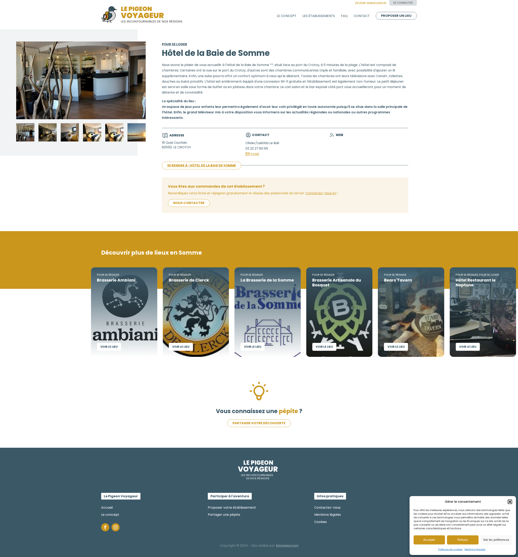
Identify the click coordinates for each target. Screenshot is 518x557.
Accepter (429, 539)
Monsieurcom (287, 545)
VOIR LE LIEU (82, 347)
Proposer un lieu (396, 15)
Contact (362, 16)
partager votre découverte (259, 423)
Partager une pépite (224, 514)
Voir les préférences (496, 539)
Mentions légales (475, 549)
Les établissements (319, 16)
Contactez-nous (327, 507)
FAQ (344, 16)
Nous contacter (189, 203)
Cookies (320, 522)
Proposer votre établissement (232, 507)
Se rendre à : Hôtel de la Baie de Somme (201, 165)
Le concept (286, 16)
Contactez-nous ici (321, 193)
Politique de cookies (450, 549)
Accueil (107, 507)
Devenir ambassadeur (370, 3)
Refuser (462, 539)
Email (255, 154)
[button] (510, 502)
